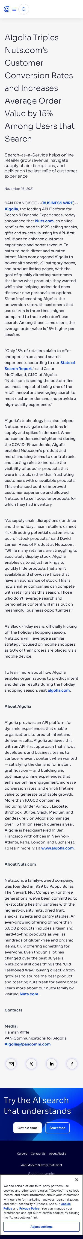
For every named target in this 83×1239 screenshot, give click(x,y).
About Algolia (57, 1153)
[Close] (77, 1180)
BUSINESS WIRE (58, 203)
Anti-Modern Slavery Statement (41, 1165)
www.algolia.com (57, 848)
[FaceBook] (72, 1064)
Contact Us (38, 1153)
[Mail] (11, 1064)
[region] (41, 1205)
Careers (22, 1153)
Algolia (11, 209)
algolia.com (59, 690)
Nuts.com (44, 221)
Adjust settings (41, 1226)
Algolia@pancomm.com (28, 1044)
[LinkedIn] (51, 1064)
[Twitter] (31, 1064)
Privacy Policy (29, 1208)
